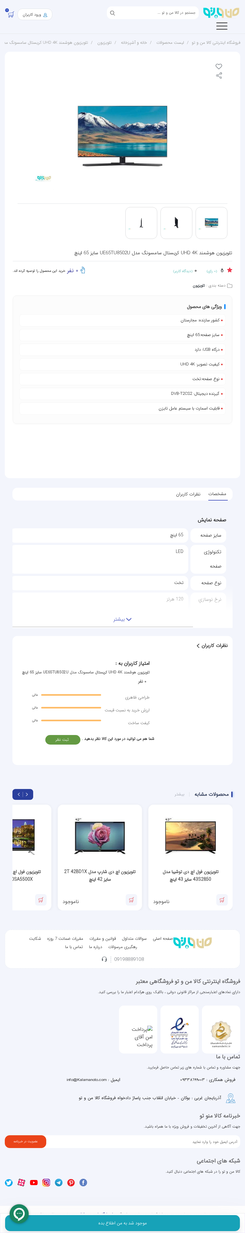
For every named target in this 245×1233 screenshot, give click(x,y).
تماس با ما (74, 947)
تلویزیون (104, 42)
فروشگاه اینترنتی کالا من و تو (216, 42)
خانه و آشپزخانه (134, 42)
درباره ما (95, 947)
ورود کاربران (32, 14)
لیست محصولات (170, 42)
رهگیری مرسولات (122, 947)
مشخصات (217, 493)
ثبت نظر (62, 740)
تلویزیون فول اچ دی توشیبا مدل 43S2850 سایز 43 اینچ (191, 875)
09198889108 (129, 959)
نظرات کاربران (188, 494)
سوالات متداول (134, 938)
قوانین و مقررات (102, 938)
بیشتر (179, 794)
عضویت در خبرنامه (25, 1141)
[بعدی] (19, 794)
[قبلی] (27, 794)
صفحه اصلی (163, 938)
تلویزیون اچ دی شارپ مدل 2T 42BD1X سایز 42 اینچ (100, 875)
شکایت (35, 938)
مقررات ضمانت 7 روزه (65, 938)
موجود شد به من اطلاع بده (122, 1223)
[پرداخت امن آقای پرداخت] (138, 1037)
